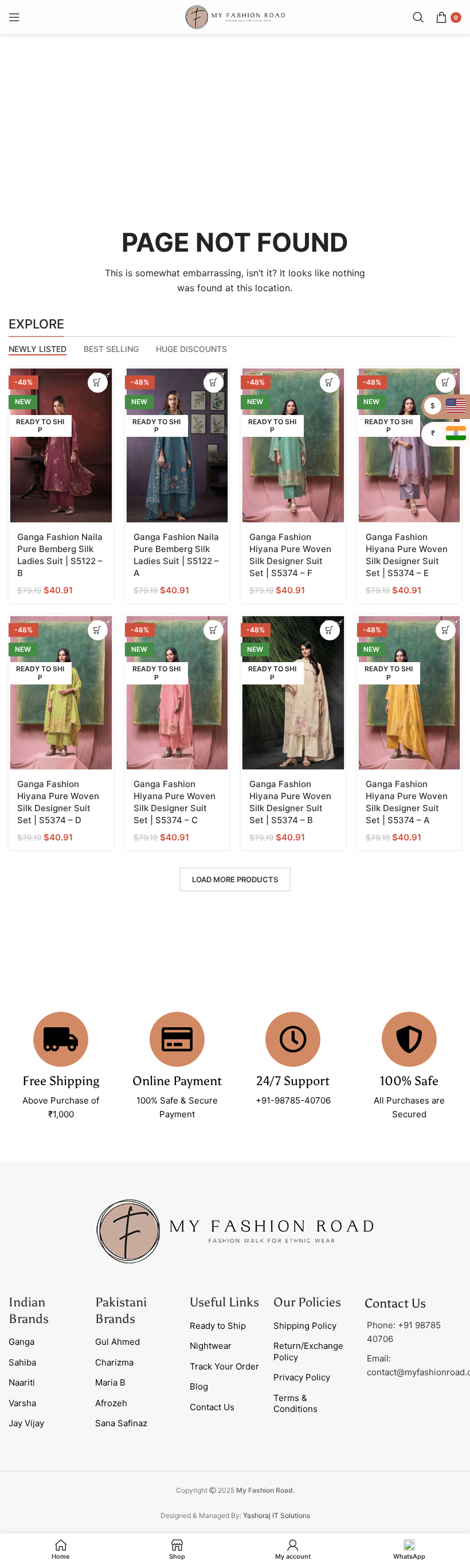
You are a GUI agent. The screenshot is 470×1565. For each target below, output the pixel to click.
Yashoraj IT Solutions (276, 1515)
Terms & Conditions (295, 1403)
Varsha (22, 1403)
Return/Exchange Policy (308, 1351)
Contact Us (212, 1407)
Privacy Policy (301, 1377)
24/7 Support (293, 1081)
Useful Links (224, 1302)
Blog (199, 1386)
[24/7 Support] (292, 1039)
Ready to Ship (218, 1325)
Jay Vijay (26, 1423)
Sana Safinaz (121, 1423)
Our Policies (307, 1302)
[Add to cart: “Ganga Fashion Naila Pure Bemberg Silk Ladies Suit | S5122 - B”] (98, 383)
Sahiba (22, 1362)
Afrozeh (111, 1403)
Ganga (21, 1341)
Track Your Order (224, 1366)
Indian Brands (29, 1310)
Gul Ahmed (117, 1341)
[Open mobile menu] (14, 17)
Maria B (110, 1382)
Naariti (22, 1382)
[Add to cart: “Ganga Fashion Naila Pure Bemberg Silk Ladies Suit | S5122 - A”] (213, 383)
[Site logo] (235, 16)
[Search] (418, 17)
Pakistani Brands (121, 1310)
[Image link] (235, 1230)
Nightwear (211, 1345)
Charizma (114, 1362)
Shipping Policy (304, 1325)
